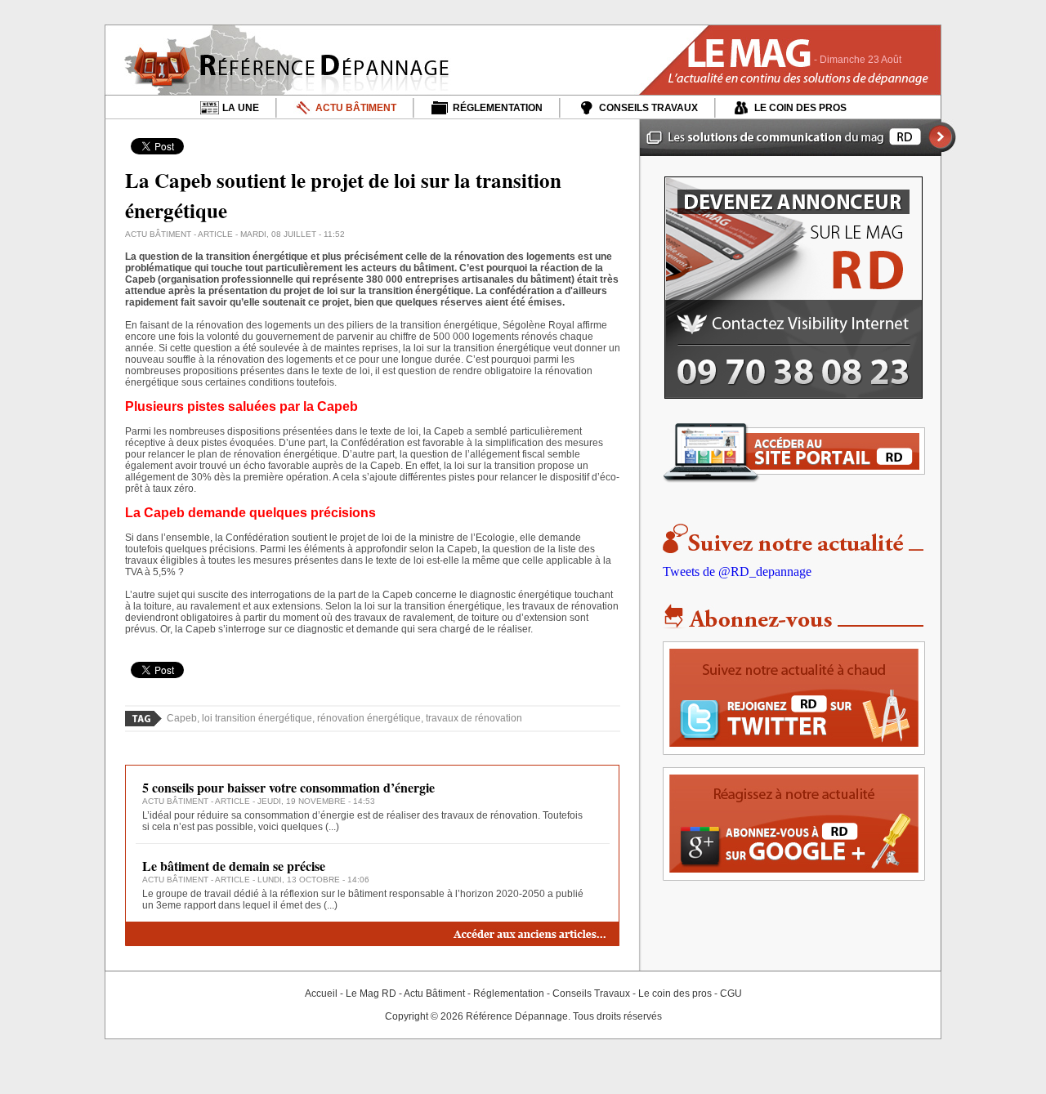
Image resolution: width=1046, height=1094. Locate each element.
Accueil (321, 993)
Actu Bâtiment (434, 993)
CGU (731, 993)
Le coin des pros (675, 993)
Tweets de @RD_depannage (737, 571)
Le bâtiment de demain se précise (233, 865)
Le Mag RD (371, 993)
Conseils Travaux (591, 993)
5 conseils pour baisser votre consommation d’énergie (288, 787)
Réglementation (508, 993)
